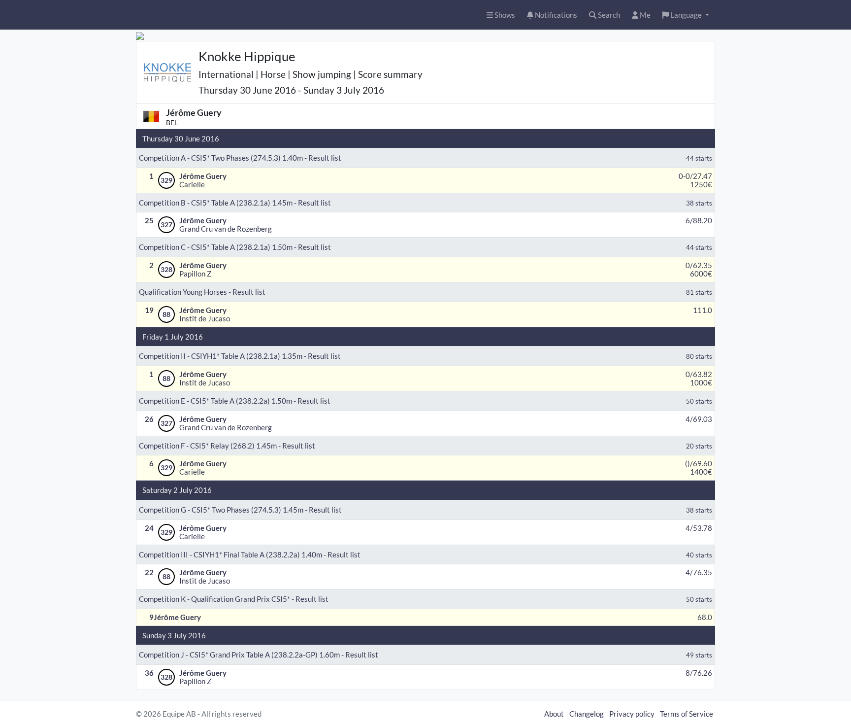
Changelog (586, 713)
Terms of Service (686, 713)
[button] (685, 15)
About (554, 713)
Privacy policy (632, 713)
